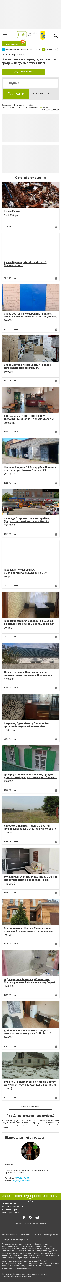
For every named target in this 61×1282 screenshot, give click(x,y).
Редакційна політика (21, 1276)
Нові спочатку (20, 105)
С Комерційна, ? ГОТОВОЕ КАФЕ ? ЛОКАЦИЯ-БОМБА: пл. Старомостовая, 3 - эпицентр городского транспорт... (29, 419)
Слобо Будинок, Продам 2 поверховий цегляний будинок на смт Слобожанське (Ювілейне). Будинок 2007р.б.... (29, 931)
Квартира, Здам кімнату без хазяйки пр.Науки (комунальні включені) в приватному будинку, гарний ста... (26, 726)
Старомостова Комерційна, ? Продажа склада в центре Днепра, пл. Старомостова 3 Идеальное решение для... (28, 369)
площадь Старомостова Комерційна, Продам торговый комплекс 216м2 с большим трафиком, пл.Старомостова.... (29, 521)
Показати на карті (51, 110)
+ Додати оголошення (23, 71)
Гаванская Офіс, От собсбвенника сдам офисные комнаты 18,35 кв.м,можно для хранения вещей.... (29, 623)
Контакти (27, 1223)
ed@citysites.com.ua (22, 1180)
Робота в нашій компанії (12, 1207)
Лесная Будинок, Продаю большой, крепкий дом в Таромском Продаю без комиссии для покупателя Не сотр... (28, 675)
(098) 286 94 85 (22, 1178)
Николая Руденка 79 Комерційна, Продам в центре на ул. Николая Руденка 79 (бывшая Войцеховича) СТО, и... (30, 470)
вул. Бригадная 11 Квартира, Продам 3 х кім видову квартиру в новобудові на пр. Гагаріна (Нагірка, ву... (30, 879)
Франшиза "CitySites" (11, 1209)
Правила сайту (32, 1274)
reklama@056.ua (50, 1235)
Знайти (17, 94)
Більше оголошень (30, 1106)
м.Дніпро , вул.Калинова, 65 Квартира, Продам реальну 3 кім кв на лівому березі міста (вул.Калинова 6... (29, 982)
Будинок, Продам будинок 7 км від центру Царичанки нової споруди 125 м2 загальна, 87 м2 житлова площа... (30, 1084)
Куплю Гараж (12, 211)
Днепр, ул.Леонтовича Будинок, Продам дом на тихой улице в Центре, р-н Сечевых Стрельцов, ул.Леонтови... (30, 777)
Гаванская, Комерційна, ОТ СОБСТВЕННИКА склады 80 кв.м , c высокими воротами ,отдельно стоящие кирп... (29, 574)
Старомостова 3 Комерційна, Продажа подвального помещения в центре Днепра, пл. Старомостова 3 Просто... (30, 316)
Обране (31, 105)
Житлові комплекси (11, 108)
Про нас (18, 1223)
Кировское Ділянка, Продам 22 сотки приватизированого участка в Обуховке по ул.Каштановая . (30, 828)
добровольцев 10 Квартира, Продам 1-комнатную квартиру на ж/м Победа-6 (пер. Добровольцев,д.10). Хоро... (27, 1033)
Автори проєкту (39, 1223)
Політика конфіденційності (13, 1274)
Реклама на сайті (9, 1203)
